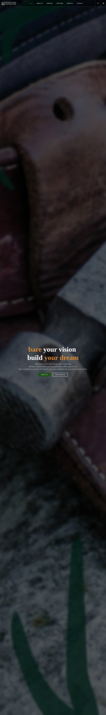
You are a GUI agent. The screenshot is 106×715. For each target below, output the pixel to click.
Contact (80, 3)
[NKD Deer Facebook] (98, 3)
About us (40, 3)
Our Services (60, 374)
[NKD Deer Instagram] (103, 3)
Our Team (59, 3)
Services (50, 3)
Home (31, 3)
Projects (70, 3)
